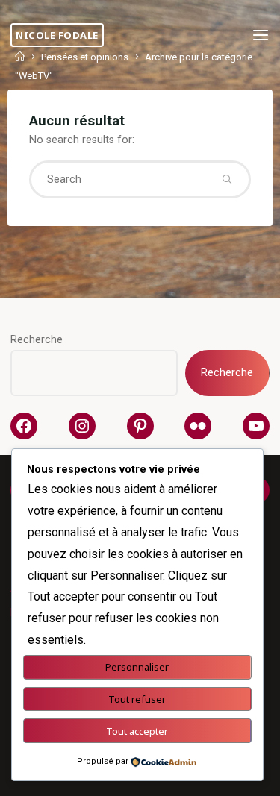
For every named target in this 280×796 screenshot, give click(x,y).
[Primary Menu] (261, 35)
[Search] (227, 179)
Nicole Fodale (57, 35)
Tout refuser (137, 699)
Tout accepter (137, 731)
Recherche (36, 339)
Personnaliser (137, 667)
